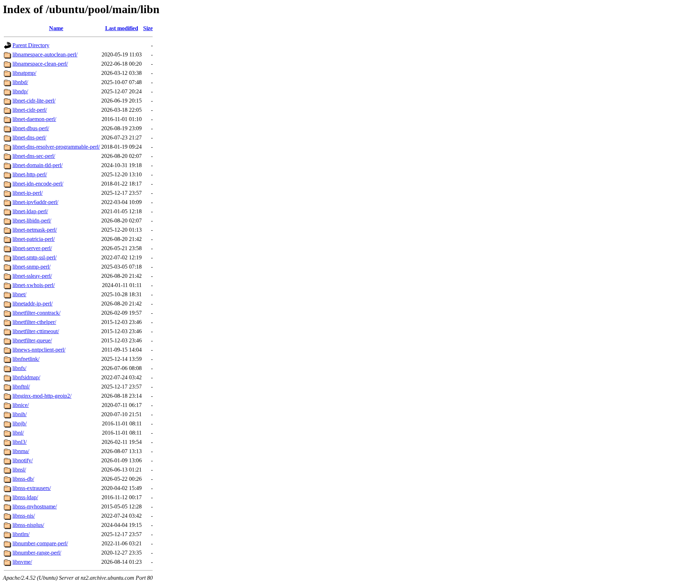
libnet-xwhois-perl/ (33, 285)
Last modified (121, 28)
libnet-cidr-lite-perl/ (33, 101)
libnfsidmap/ (26, 377)
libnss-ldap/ (25, 497)
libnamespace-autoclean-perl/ (44, 54)
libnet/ (19, 294)
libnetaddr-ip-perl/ (32, 304)
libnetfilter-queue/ (32, 340)
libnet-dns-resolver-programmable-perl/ (56, 147)
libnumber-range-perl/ (36, 553)
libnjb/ (19, 423)
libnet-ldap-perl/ (30, 211)
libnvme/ (22, 562)
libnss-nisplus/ (28, 525)
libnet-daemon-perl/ (34, 119)
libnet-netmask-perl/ (34, 230)
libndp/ (20, 91)
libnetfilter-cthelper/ (34, 322)
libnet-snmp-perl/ (31, 267)
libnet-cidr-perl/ (29, 110)
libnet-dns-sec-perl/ (33, 156)
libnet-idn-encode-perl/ (37, 184)
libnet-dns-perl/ (29, 137)
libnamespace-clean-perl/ (40, 64)
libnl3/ (19, 442)
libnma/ (20, 451)
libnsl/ (19, 470)
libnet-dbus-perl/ (30, 128)
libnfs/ (19, 368)
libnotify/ (22, 460)
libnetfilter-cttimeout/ (35, 331)
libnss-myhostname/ (34, 506)
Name (56, 28)
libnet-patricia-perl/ (33, 239)
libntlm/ (20, 534)
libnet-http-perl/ (29, 174)
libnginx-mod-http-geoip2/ (41, 396)
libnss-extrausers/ (31, 488)
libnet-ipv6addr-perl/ (35, 202)
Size (148, 28)
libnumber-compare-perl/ (40, 543)
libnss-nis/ (23, 516)
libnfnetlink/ (25, 359)
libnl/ (18, 433)
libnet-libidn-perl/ (31, 220)
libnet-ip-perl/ (27, 193)
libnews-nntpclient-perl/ (38, 350)
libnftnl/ (21, 387)
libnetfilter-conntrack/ (36, 313)
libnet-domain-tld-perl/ (37, 165)
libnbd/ (20, 82)
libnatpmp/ (24, 73)
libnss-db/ (23, 479)
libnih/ (19, 414)
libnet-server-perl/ (32, 248)
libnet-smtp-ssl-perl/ (34, 257)
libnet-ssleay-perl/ (32, 276)
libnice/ (20, 405)
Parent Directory (30, 45)
